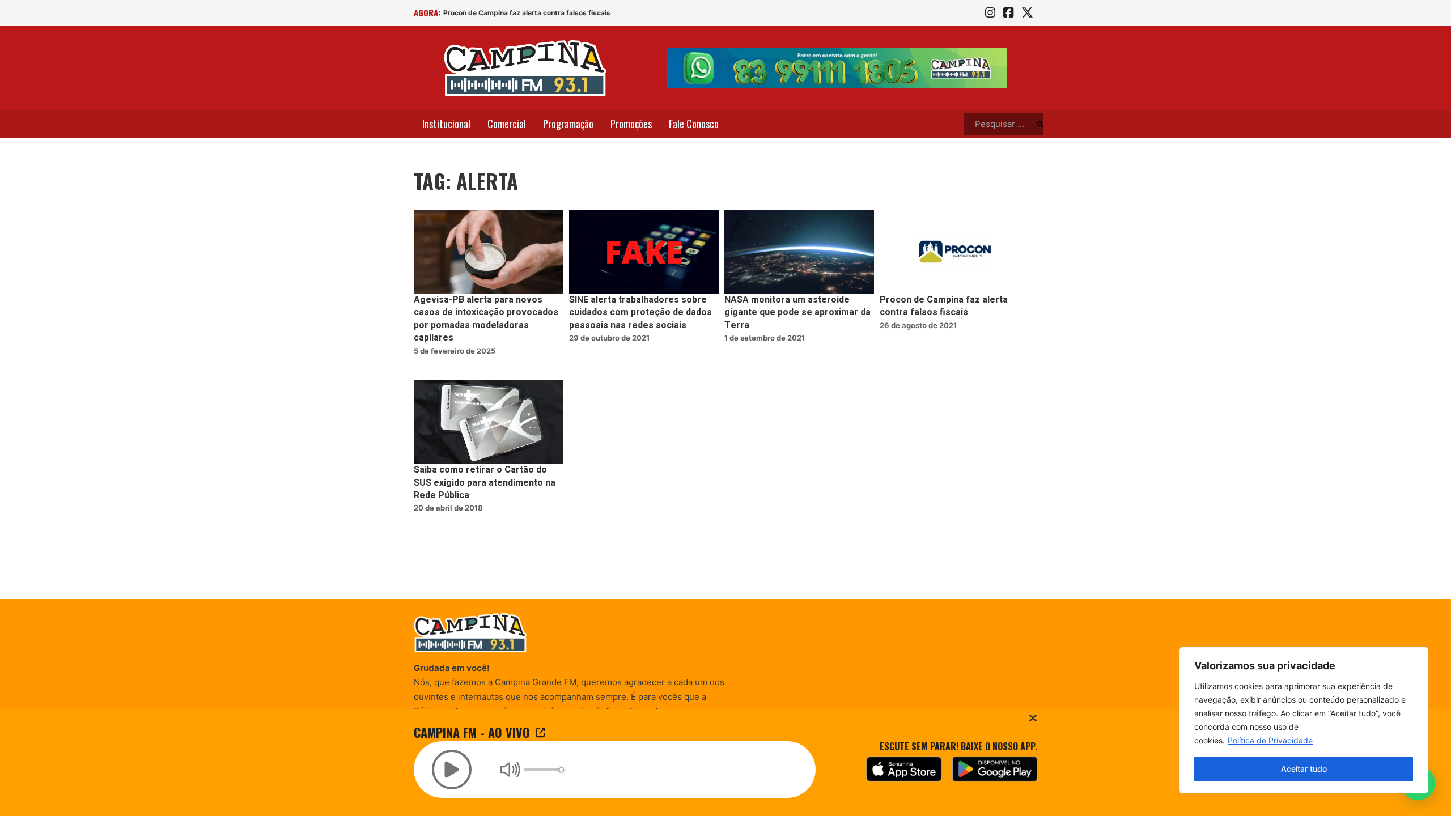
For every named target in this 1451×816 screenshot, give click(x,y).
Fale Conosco (694, 123)
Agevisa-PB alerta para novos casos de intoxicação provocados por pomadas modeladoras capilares (486, 319)
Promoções (631, 123)
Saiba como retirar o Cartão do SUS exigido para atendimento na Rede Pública (484, 482)
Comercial (506, 123)
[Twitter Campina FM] (1027, 13)
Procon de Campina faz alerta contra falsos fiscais (526, 12)
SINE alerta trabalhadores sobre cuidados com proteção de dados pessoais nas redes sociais (640, 312)
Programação (568, 123)
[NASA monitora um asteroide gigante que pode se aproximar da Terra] (799, 252)
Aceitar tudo (1304, 769)
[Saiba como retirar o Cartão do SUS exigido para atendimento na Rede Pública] (488, 422)
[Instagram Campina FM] (990, 13)
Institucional (446, 123)
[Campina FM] (525, 68)
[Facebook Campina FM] (1008, 13)
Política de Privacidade (1270, 740)
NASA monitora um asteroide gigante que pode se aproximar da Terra (797, 312)
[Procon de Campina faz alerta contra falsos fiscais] (954, 252)
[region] (1303, 720)
